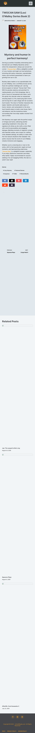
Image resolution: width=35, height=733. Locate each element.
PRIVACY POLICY (11, 731)
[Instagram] (22, 717)
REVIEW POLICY (22, 731)
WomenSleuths (24, 173)
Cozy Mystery (7, 170)
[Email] (12, 185)
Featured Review (19, 170)
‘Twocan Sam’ (6, 151)
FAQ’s (3, 731)
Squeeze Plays (6, 577)
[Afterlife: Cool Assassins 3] (17, 643)
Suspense (6, 173)
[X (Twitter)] (12, 180)
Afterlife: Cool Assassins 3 (10, 706)
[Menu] (30, 3)
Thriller (14, 173)
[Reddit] (5, 185)
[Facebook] (5, 180)
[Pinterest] (19, 180)
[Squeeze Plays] (17, 514)
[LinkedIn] (26, 180)
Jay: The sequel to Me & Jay (11, 448)
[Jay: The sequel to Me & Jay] (17, 385)
